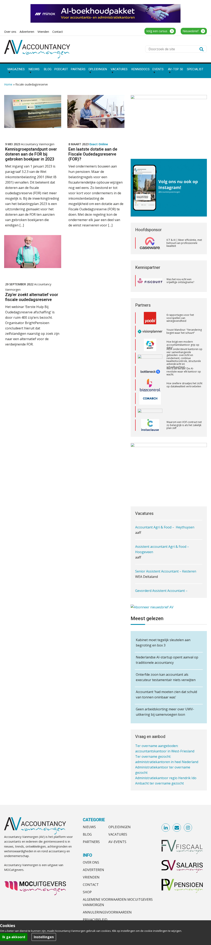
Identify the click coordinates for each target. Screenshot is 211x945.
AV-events (117, 842)
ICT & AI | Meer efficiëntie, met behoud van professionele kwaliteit (184, 243)
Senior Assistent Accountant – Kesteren (165, 571)
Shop (87, 892)
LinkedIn (166, 828)
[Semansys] (150, 425)
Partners (91, 842)
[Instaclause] (150, 412)
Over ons (91, 862)
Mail (177, 828)
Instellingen (44, 937)
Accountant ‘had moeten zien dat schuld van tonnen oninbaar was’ (166, 694)
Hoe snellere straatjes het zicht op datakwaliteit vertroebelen (184, 372)
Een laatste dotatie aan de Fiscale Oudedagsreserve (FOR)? (92, 154)
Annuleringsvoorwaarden (107, 912)
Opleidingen (119, 827)
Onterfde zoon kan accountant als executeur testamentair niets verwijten (166, 677)
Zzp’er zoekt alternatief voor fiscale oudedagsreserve (31, 297)
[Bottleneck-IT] (150, 359)
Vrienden (91, 877)
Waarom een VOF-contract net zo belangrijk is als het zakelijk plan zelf (184, 412)
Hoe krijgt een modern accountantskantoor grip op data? (182, 331)
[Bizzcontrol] (150, 372)
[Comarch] (150, 385)
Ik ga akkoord (13, 937)
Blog (87, 834)
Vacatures (117, 834)
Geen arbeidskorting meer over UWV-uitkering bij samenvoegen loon (165, 712)
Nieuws (89, 827)
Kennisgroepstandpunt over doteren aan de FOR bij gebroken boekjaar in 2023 (31, 154)
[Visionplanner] (150, 318)
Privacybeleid (95, 919)
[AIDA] (150, 345)
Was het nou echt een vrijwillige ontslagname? (180, 281)
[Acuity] (150, 332)
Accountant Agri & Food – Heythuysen (164, 527)
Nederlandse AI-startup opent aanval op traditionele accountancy (167, 660)
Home (8, 84)
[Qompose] (150, 399)
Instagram (188, 828)
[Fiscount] (150, 280)
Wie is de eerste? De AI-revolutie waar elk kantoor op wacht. (183, 358)
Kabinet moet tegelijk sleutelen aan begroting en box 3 (163, 643)
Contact (91, 884)
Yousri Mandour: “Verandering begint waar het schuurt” (184, 318)
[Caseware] (150, 243)
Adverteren (93, 870)
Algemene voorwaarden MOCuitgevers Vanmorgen (118, 902)
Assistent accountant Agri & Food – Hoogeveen (162, 549)
